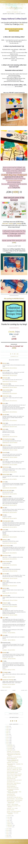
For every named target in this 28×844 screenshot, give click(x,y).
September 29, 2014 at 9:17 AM (10, 426)
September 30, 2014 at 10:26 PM (10, 615)
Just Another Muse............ (12, 781)
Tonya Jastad (5, 384)
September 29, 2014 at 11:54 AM (10, 450)
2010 (7, 833)
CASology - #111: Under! (12, 808)
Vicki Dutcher (5, 467)
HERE (21, 24)
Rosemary (4, 370)
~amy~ (3, 617)
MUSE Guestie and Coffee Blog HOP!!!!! (13, 755)
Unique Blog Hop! (11, 794)
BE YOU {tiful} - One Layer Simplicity (12, 813)
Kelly (3, 507)
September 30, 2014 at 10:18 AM (10, 600)
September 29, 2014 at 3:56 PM (10, 479)
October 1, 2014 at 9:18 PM (9, 650)
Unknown (4, 363)
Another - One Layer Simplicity (14, 811)
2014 (7, 743)
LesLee (3, 423)
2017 (7, 739)
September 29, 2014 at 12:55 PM (10, 464)
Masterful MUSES (10, 809)
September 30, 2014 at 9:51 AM (10, 593)
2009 (7, 835)
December (10, 745)
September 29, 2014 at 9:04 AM (10, 420)
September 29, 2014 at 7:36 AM (10, 387)
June (8, 818)
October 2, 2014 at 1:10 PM (9, 669)
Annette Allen (5, 396)
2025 (7, 726)
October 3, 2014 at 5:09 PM (9, 684)
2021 (7, 732)
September (10, 749)
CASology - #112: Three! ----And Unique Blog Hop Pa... (14, 792)
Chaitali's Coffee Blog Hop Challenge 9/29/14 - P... (13, 760)
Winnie (3, 403)
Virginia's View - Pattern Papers (14, 775)
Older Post (24, 690)
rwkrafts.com (6, 535)
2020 (7, 734)
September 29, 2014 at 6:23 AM (10, 368)
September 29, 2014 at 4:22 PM (10, 493)
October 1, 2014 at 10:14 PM (9, 658)
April (9, 822)
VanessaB (4, 452)
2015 (7, 742)
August (9, 815)
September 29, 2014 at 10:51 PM (10, 571)
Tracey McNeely (6, 390)
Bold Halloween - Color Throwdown (14, 800)
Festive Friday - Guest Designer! (14, 783)
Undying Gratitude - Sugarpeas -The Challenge (15, 764)
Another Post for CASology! (13, 787)
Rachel (3, 529)
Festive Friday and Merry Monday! (14, 774)
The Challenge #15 (11, 766)
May (8, 820)
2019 (7, 735)
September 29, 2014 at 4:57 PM (10, 512)
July (8, 817)
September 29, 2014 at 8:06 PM (10, 553)
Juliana (3, 429)
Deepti (3, 459)
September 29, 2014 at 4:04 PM (10, 487)
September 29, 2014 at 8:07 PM (10, 559)
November (10, 746)
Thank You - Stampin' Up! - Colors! (14, 769)
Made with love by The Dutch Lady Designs (18, 842)
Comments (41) (14, 356)
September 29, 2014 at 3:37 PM (10, 472)
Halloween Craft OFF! (11, 784)
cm (3, 661)
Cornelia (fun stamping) (7, 679)
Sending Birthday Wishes (12, 772)
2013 (7, 828)
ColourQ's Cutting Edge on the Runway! (13, 806)
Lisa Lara (4, 573)
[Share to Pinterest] (14, 353)
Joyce (3, 481)
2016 (7, 740)
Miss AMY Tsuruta (7, 223)
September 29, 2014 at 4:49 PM (10, 505)
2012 (7, 830)
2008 (7, 836)
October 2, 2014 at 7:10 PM (9, 677)
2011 (7, 832)
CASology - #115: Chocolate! (13, 751)
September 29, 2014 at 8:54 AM (10, 412)
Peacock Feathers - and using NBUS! (15, 798)
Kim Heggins (5, 672)
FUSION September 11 (12, 786)
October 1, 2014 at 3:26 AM (9, 632)
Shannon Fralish (5, 474)
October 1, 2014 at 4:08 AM (9, 640)
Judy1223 (4, 414)
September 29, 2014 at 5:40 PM (10, 518)
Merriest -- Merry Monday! (12, 804)
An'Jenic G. (5, 603)
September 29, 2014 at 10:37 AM (10, 436)
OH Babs (4, 581)
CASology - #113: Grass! (12, 777)
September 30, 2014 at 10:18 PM (10, 606)
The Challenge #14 (11, 795)
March (9, 823)
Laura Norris (5, 595)
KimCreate (4, 378)
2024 (7, 727)
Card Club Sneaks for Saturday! (14, 771)
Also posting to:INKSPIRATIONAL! (14, 298)
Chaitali (18, 223)
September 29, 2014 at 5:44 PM (10, 537)
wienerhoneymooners (9, 841)
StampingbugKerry (6, 521)
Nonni (3, 609)
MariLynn (4, 588)
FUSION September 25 (12, 758)
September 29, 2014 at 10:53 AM (10, 442)
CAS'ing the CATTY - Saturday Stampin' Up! (13, 802)
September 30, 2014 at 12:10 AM (10, 578)
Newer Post (4, 690)
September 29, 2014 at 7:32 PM (10, 543)
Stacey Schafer (5, 561)
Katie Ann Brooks (6, 545)
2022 (7, 731)
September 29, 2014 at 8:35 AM (10, 393)
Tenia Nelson (5, 555)
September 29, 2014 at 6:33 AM (10, 375)
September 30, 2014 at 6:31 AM (10, 585)
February (10, 825)
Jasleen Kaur (5, 445)
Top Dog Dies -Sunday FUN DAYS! (14, 756)
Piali (3, 515)
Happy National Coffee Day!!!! (13, 752)
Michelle (4, 652)
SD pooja (4, 567)
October (9, 748)
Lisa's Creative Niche (7, 439)
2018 (7, 737)
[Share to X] (10, 353)
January (9, 826)
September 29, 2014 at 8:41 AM (10, 400)
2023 (7, 729)
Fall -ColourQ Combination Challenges (13, 790)
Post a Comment (7, 687)
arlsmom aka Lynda (6, 490)
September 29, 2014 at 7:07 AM (10, 381)
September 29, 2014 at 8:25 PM (10, 565)
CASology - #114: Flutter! (12, 762)
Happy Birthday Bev (11, 778)
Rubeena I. (4, 539)
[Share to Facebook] (12, 353)
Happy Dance (5, 496)
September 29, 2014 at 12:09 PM (10, 457)
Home (14, 690)
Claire (3, 635)
